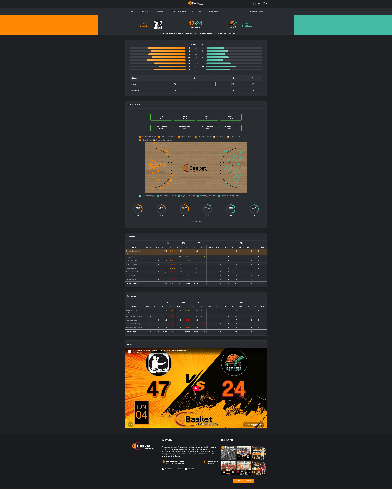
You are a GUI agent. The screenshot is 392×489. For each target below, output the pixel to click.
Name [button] (134, 247)
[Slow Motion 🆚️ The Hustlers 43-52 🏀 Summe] (244, 468)
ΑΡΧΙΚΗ (131, 11)
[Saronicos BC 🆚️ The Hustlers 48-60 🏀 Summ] (244, 453)
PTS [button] (155, 247)
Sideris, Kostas (131, 268)
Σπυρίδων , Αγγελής (132, 260)
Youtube (191, 469)
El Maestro (144, 26)
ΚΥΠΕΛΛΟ (160, 11)
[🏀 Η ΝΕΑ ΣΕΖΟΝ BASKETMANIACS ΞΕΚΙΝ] (228, 453)
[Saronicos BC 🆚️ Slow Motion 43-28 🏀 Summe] (259, 453)
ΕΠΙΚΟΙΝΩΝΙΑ (213, 11)
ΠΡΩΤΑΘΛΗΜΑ (144, 11)
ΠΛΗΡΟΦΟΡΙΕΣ (196, 11)
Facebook (168, 469)
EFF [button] (147, 247)
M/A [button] (163, 247)
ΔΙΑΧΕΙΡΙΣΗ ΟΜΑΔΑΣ (256, 11)
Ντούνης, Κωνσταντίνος (134, 251)
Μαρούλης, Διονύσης (133, 320)
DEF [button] (248, 247)
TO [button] (255, 247)
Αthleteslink (260, 4)
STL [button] (217, 247)
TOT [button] (232, 247)
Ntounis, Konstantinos (133, 272)
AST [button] (209, 247)
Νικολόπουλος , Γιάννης (134, 327)
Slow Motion (247, 26)
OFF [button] (240, 247)
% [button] (170, 247)
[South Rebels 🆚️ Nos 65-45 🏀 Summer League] (259, 468)
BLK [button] (225, 247)
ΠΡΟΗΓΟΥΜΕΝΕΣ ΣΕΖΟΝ (178, 11)
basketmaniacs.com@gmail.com (175, 463)
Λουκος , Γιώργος (132, 264)
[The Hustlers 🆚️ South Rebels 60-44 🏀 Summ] (228, 468)
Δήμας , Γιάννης (131, 276)
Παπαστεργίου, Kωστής (134, 316)
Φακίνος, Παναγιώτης (133, 279)
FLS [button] (262, 247)
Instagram (179, 469)
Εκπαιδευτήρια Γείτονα (228, 33)
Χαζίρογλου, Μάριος (133, 324)
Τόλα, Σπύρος (130, 257)
